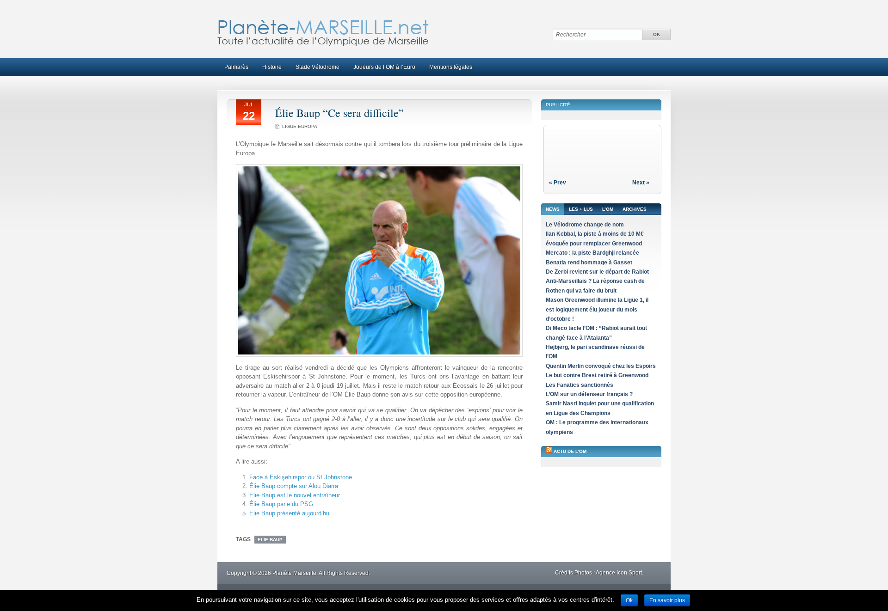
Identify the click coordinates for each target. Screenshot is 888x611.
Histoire (272, 67)
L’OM (607, 209)
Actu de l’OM (570, 451)
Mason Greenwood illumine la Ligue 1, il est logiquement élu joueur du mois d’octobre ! (597, 309)
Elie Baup (270, 539)
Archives (635, 209)
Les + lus (581, 209)
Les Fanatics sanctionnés (579, 385)
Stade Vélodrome (317, 67)
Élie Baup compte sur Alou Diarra (293, 486)
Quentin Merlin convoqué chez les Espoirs (601, 366)
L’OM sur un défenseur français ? (589, 394)
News (553, 209)
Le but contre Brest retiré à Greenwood (597, 375)
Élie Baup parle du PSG (281, 504)
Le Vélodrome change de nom (585, 224)
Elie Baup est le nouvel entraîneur (294, 495)
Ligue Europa (299, 126)
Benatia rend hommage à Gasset (589, 262)
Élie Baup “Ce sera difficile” (339, 112)
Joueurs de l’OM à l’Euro (384, 67)
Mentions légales (450, 67)
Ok (629, 600)
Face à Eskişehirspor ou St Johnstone (300, 477)
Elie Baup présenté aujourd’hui (290, 513)
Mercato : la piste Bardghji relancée (592, 253)
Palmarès (236, 67)
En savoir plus (667, 600)
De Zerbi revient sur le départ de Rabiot (597, 272)
